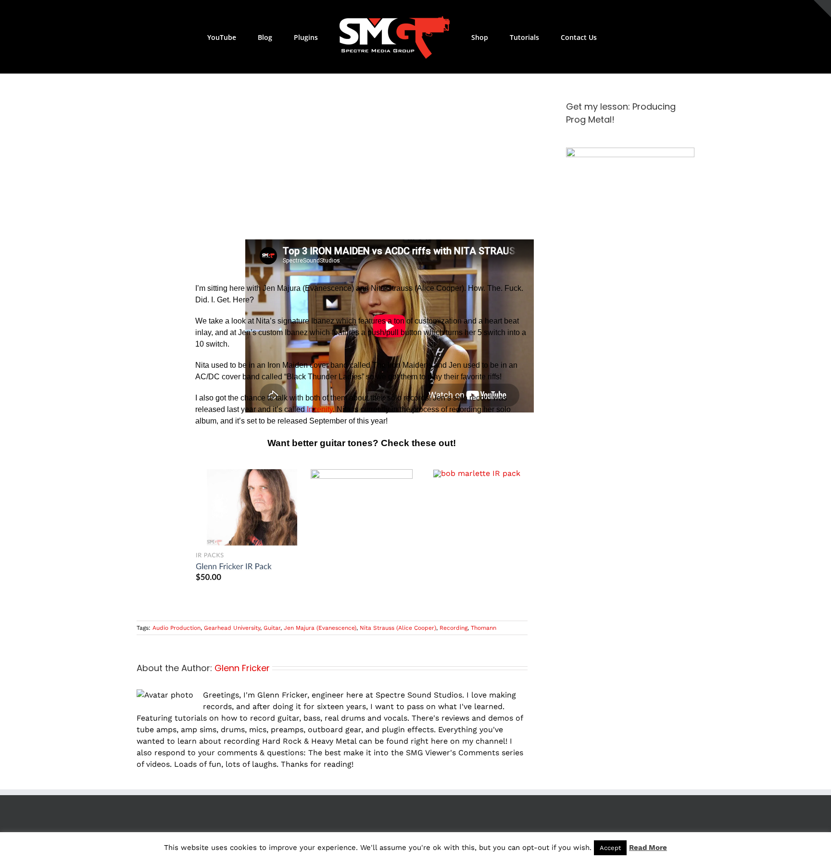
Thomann (483, 627)
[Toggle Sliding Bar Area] (822, 8)
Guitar (272, 627)
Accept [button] (610, 847)
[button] (581, 37)
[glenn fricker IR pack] (246, 472)
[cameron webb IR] (362, 472)
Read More (648, 847)
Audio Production (176, 627)
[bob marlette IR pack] (476, 473)
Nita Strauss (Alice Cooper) (398, 627)
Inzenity (320, 409)
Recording (453, 627)
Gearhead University (232, 627)
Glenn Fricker (242, 668)
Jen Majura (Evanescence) (320, 627)
